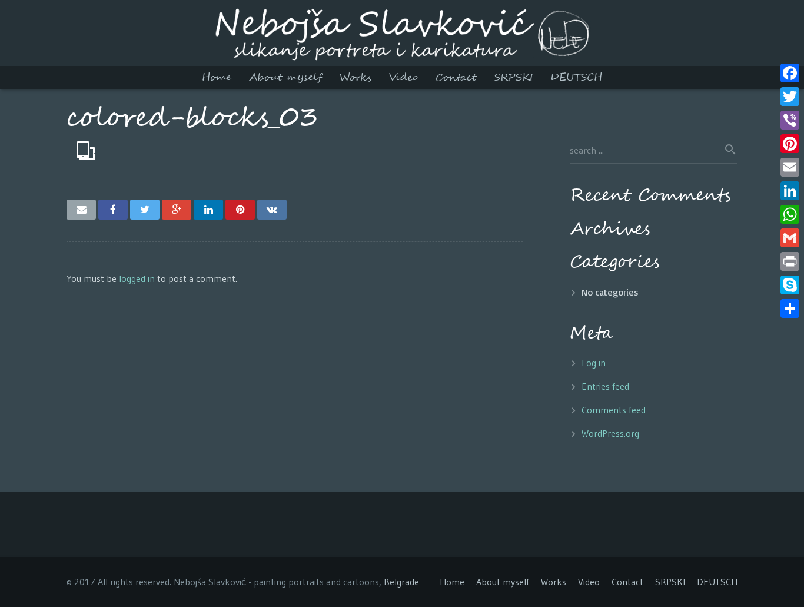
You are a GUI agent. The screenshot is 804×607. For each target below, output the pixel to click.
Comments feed (614, 410)
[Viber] (790, 120)
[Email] (790, 167)
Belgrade (401, 582)
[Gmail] (790, 238)
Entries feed (605, 386)
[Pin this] (240, 210)
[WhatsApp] (790, 214)
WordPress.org (610, 433)
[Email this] (81, 210)
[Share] (790, 308)
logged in (137, 278)
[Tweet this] (145, 210)
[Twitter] (790, 96)
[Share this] (113, 210)
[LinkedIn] (790, 191)
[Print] (790, 261)
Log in (594, 363)
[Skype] (790, 285)
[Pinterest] (790, 143)
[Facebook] (790, 73)
